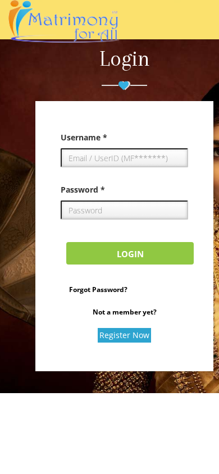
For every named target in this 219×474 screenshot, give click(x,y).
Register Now (124, 335)
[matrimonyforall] (63, 28)
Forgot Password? (98, 289)
